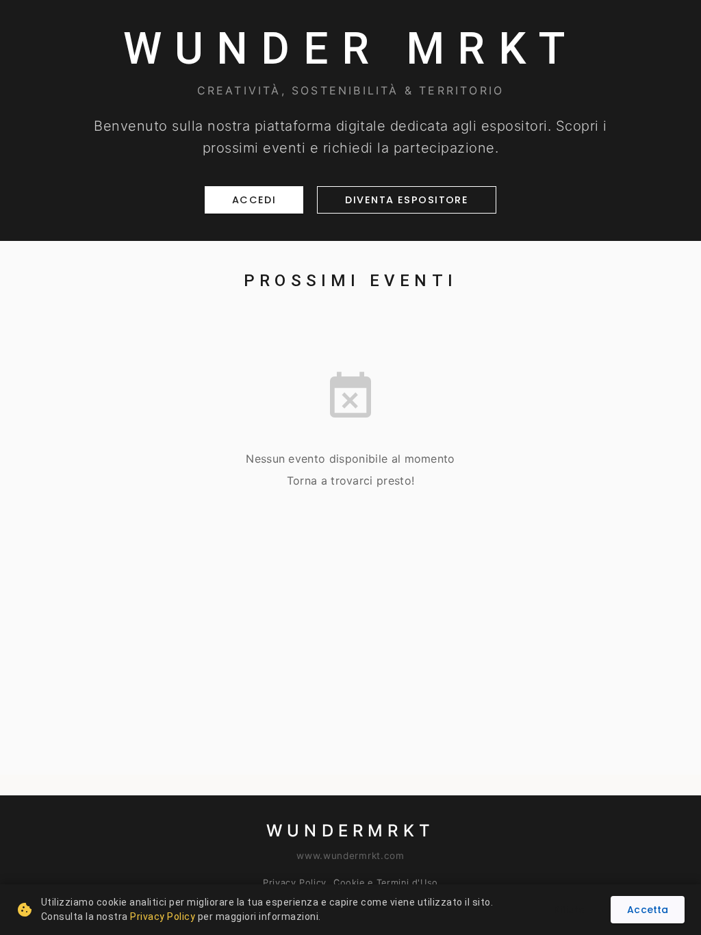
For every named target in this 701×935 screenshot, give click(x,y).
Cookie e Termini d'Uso (385, 883)
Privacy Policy (295, 883)
